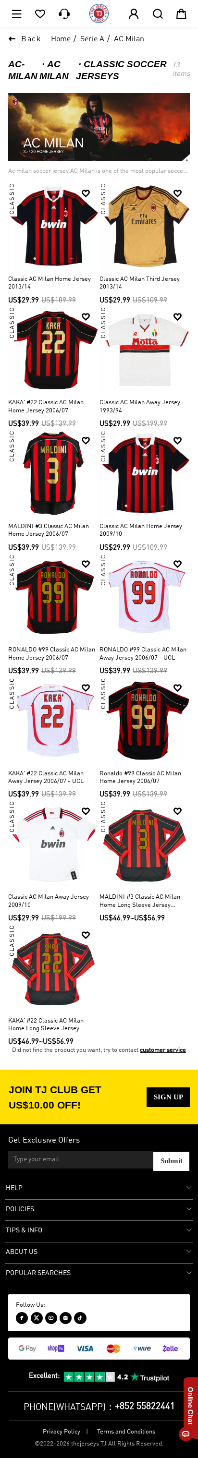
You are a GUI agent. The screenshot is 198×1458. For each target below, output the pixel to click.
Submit (172, 1161)
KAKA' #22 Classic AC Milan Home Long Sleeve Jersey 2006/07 (46, 1025)
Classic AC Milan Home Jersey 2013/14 (49, 283)
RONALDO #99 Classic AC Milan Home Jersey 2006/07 (51, 654)
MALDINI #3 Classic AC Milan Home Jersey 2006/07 (48, 530)
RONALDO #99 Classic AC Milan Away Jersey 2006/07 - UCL (142, 654)
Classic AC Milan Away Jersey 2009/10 (48, 901)
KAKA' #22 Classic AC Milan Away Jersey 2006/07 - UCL (46, 778)
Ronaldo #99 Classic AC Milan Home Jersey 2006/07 (140, 778)
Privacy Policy (61, 1432)
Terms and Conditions (126, 1432)
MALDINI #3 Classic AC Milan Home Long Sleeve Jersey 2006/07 (139, 901)
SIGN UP (168, 1097)
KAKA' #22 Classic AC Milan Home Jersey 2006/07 (46, 406)
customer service (163, 1050)
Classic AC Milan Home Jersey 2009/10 (140, 530)
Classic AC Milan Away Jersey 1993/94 (139, 406)
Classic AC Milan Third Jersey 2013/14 (139, 283)
